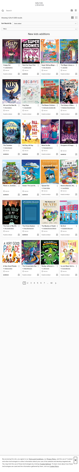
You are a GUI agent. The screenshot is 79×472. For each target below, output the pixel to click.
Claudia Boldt (27, 108)
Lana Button (65, 188)
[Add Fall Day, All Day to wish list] (38, 154)
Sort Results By (6, 23)
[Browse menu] (76, 10)
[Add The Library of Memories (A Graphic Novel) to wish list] (76, 114)
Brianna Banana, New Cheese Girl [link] (68, 186)
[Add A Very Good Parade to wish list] (19, 275)
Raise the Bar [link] (46, 145)
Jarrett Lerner (27, 67)
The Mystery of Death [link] (49, 226)
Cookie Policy (54, 466)
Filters (5, 29)
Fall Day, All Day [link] (27, 145)
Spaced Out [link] (45, 186)
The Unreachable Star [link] (29, 266)
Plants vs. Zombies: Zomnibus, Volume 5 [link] (10, 186)
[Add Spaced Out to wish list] (57, 194)
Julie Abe (64, 67)
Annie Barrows (66, 268)
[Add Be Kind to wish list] (76, 235)
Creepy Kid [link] (6, 65)
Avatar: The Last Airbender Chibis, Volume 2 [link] (29, 186)
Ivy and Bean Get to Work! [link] (68, 266)
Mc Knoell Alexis (9, 228)
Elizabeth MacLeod (67, 228)
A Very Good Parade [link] (9, 266)
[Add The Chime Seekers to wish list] (38, 235)
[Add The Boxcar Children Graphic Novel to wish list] (57, 114)
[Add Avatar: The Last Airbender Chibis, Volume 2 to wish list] (38, 195)
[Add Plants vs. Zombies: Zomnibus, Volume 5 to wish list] (19, 195)
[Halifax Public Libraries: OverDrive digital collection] (39, 4)
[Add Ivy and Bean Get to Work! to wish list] (76, 275)
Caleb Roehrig (9, 67)
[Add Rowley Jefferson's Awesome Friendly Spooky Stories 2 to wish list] (57, 275)
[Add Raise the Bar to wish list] (57, 154)
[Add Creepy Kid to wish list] (19, 74)
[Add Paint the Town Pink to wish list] (38, 74)
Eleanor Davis (8, 268)
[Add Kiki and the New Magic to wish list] (19, 114)
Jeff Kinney (46, 268)
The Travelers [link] (7, 145)
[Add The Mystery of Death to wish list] (57, 235)
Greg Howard (8, 148)
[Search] (2, 10)
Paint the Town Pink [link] (28, 65)
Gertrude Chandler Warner (50, 108)
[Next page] (56, 283)
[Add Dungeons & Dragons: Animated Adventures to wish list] (76, 154)
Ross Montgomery (29, 228)
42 (51, 283)
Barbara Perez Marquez (68, 108)
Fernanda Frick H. (48, 148)
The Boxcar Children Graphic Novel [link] (49, 105)
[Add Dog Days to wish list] (38, 114)
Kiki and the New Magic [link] (10, 105)
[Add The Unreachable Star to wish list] (38, 275)
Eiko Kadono (8, 108)
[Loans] (72, 11)
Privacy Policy (51, 459)
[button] (72, 18)
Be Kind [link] (63, 226)
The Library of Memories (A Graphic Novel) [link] (68, 105)
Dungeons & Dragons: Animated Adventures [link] (68, 145)
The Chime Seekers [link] (28, 226)
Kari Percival (27, 148)
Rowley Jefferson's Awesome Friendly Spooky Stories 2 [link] (49, 266)
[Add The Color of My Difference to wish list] (19, 235)
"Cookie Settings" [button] (45, 464)
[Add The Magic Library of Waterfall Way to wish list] (76, 74)
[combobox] (35, 10)
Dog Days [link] (25, 105)
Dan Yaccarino (47, 67)
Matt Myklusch (28, 268)
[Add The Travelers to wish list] (19, 154)
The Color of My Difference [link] (10, 226)
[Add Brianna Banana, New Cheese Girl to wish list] (76, 194)
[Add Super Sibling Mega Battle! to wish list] (57, 74)
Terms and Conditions (36, 459)
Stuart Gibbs (46, 188)
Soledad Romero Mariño (49, 228)
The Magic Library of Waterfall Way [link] (68, 65)
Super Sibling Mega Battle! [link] (49, 65)
